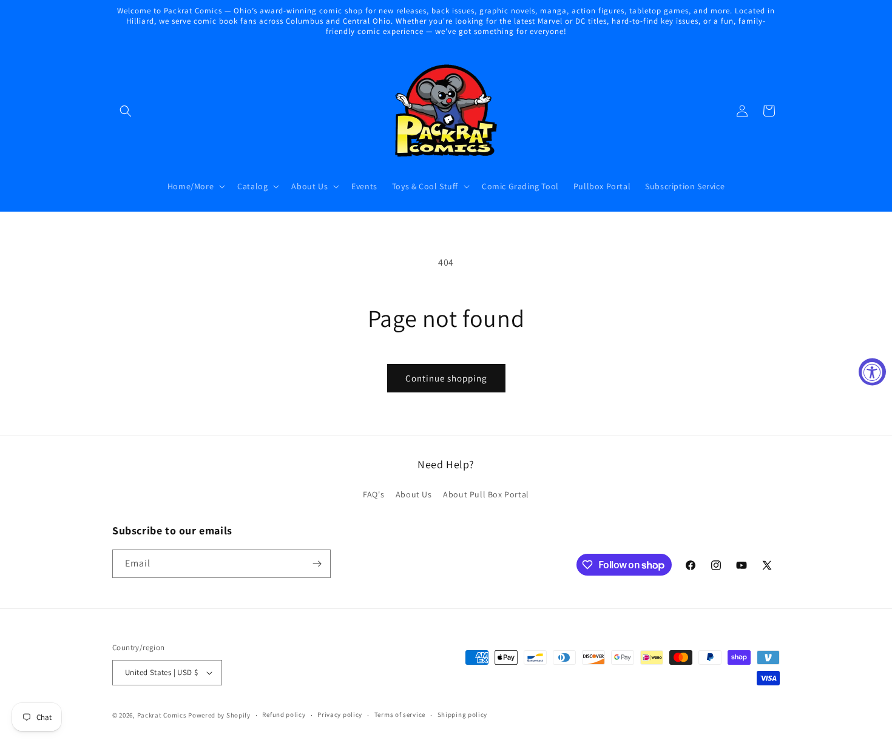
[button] (125, 111)
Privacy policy (339, 714)
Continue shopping (446, 378)
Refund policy (283, 714)
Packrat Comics (162, 715)
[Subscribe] (316, 564)
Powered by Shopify (219, 715)
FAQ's (373, 494)
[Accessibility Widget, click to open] (872, 371)
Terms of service (399, 714)
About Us (414, 494)
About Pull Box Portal (486, 494)
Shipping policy (463, 714)
